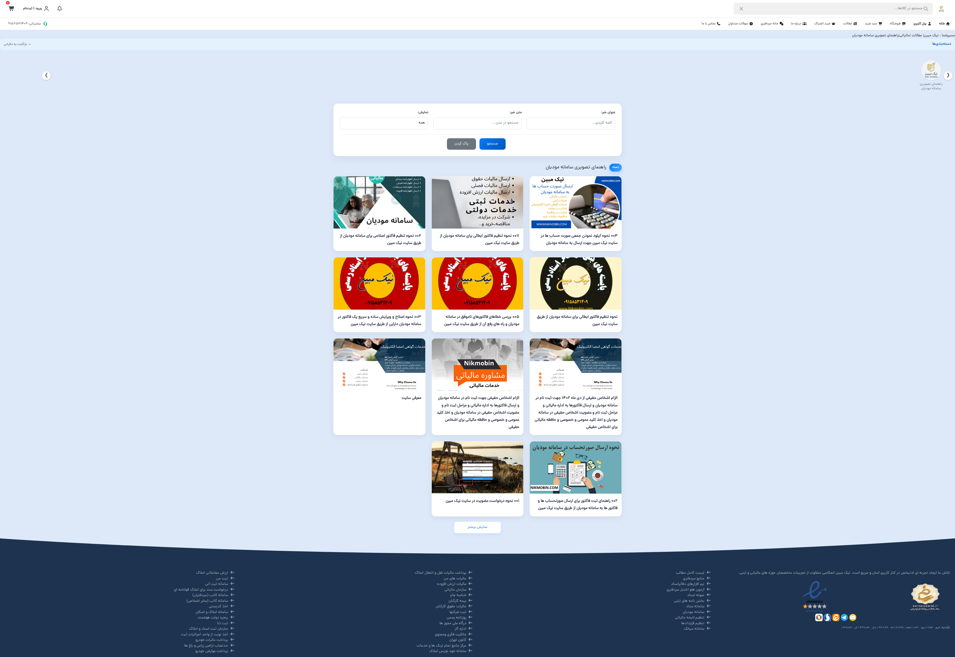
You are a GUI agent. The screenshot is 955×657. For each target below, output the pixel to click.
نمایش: (423, 112)
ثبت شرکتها (457, 612)
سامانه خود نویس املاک (447, 651)
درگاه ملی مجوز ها (452, 623)
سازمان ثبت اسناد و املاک (208, 629)
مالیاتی (904, 36)
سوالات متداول (738, 23)
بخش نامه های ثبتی (689, 601)
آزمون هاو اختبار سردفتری (685, 590)
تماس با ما (709, 23)
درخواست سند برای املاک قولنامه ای (201, 590)
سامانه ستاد (695, 607)
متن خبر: (516, 112)
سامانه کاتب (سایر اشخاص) (207, 601)
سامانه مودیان (693, 612)
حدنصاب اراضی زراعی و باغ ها (206, 646)
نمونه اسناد (695, 595)
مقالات (847, 23)
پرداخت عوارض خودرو (211, 651)
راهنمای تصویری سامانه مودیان (875, 36)
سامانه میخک (694, 629)
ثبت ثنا (222, 623)
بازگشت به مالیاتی (15, 44)
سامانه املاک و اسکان (211, 612)
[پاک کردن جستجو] (741, 8)
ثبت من (222, 579)
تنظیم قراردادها (692, 623)
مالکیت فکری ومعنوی (450, 635)
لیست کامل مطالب (690, 573)
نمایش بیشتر (477, 527)
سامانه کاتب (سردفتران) (210, 595)
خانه (942, 23)
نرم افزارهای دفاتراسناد (687, 584)
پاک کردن (461, 144)
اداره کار (460, 629)
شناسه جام (458, 595)
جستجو (492, 144)
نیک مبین (931, 36)
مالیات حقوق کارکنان (451, 607)
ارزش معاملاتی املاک (212, 573)
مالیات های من (455, 579)
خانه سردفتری (769, 23)
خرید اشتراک (822, 23)
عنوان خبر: (608, 112)
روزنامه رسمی (456, 618)
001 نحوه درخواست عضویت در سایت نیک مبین (482, 501)
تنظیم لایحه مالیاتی (689, 618)
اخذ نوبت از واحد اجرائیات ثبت (204, 635)
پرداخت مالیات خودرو (211, 640)
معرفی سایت (411, 398)
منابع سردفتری (693, 579)
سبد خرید (871, 23)
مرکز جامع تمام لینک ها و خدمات (441, 646)
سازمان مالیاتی (455, 590)
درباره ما (796, 23)
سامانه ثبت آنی (216, 584)
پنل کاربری (919, 23)
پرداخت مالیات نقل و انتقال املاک (440, 573)
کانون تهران (457, 640)
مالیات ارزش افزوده (451, 584)
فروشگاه (895, 23)
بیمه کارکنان (457, 601)
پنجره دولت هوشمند (212, 618)
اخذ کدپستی (218, 607)
